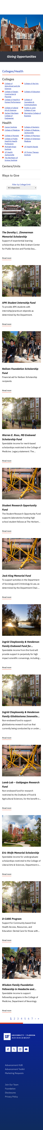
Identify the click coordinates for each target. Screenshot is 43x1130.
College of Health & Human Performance (13, 101)
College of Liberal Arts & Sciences (11, 109)
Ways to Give (10, 175)
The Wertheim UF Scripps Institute (11, 159)
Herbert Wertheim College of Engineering (11, 115)
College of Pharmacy (32, 136)
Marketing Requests (14, 1073)
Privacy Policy (11, 1096)
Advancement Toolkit (15, 1069)
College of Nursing (12, 136)
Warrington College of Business (32, 114)
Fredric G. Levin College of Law (30, 109)
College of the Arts (31, 84)
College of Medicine (12, 130)
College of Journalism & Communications (30, 102)
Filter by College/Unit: (21, 184)
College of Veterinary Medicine (32, 140)
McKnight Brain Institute (10, 148)
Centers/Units (11, 166)
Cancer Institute (11, 127)
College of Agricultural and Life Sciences (12, 86)
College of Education (32, 92)
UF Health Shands (31, 147)
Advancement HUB (14, 1065)
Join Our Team (11, 1084)
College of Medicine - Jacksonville (32, 131)
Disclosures (10, 1092)
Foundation (10, 1088)
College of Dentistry (31, 127)
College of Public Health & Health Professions (11, 141)
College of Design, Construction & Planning (11, 94)
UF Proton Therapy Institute (31, 153)
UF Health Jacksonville (9, 153)
